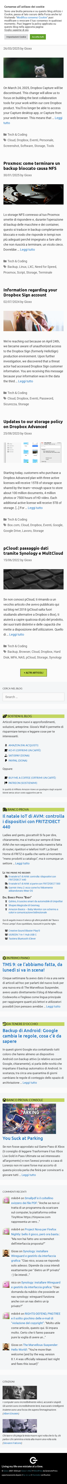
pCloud (31, 657)
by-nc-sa (26, 1475)
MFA (14, 657)
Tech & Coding (17, 134)
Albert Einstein (10, 1413)
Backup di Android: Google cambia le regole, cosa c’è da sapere (32, 1035)
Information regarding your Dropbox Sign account (30, 292)
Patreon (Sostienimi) (23, 782)
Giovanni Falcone (12, 1443)
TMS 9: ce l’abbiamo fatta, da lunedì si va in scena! (32, 966)
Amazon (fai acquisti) (23, 745)
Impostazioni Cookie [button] (16, 37)
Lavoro (27, 531)
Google (58, 525)
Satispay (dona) (19, 755)
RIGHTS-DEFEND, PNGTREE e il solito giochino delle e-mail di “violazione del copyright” (35, 1318)
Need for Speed (45, 267)
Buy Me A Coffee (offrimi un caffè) (32, 777)
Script (21, 272)
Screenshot (11, 146)
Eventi (34, 140)
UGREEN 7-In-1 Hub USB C (23, 934)
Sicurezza (10, 404)
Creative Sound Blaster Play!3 (24, 930)
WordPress (38, 1471)
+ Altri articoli (33, 672)
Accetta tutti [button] (38, 37)
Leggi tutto (27, 249)
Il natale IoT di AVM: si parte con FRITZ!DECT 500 (34, 883)
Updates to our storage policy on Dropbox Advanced (33, 424)
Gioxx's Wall (26, 1471)
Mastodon (36, 1475)
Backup (13, 267)
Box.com (14, 525)
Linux (22, 267)
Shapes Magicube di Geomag (24, 905)
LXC (31, 267)
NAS (21, 657)
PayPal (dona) (18, 760)
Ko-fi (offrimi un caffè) (25, 750)
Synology (55, 657)
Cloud (11, 140)
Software (26, 146)
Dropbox (22, 140)
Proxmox (9, 272)
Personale (46, 140)
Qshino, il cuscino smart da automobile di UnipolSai (36, 901)
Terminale (45, 272)
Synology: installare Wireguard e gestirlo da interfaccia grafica (33, 1255)
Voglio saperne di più (16, 30)
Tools (50, 146)
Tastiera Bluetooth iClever (22, 938)
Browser (24, 651)
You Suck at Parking (23, 1138)
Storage (39, 146)
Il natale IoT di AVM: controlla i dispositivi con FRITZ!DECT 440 (33, 821)
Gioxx (6, 1471)
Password (46, 398)
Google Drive (12, 531)
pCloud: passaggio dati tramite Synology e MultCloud (33, 550)
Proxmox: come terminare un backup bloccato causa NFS (31, 165)
